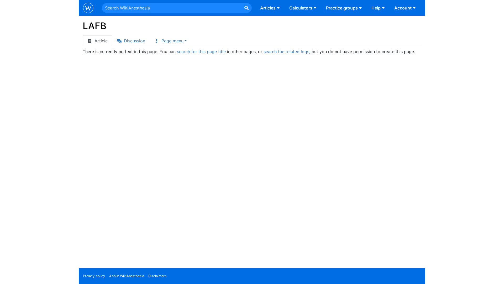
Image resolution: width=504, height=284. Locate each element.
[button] (170, 40)
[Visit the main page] (88, 8)
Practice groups (342, 8)
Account (403, 8)
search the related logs (286, 51)
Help (376, 8)
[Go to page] (246, 8)
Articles (268, 8)
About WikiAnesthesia (126, 276)
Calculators (300, 8)
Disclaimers (157, 276)
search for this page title (201, 51)
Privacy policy (94, 276)
